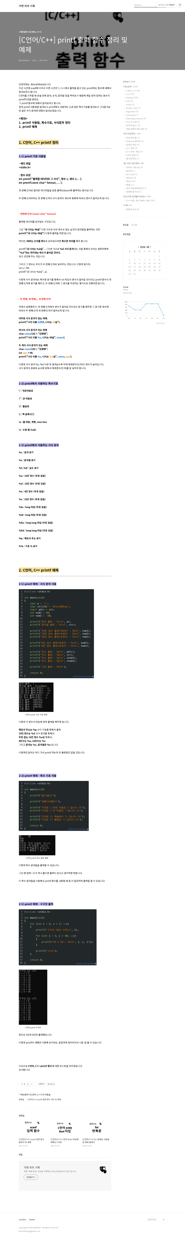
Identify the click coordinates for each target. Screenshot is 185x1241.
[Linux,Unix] (132, 115)
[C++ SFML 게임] (134, 151)
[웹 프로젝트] (132, 158)
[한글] (129, 184)
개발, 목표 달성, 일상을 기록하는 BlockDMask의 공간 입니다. (50, 1171)
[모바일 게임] (132, 144)
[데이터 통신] (133, 125)
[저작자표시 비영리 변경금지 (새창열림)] (51, 1084)
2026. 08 (144, 246)
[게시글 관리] (31, 1084)
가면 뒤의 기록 (27, 6)
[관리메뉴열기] (180, 5)
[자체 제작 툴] (133, 137)
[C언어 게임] (132, 155)
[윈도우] (131, 177)
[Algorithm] (132, 111)
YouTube (22, 1220)
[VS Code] (131, 174)
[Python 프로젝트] (135, 141)
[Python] (132, 97)
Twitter (32, 1220)
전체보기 (129, 81)
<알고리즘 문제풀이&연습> (137, 196)
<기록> (127, 205)
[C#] (129, 101)
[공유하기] (28, 1084)
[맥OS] (130, 181)
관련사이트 (152, 1219)
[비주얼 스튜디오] (134, 167)
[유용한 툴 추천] (133, 191)
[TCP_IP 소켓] (133, 122)
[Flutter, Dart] (133, 108)
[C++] (130, 94)
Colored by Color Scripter (82, 676)
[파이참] (130, 170)
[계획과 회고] (132, 209)
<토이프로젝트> (131, 133)
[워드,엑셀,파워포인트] (136, 188)
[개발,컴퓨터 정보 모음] (136, 129)
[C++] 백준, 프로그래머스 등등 (140, 200)
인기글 (134, 224)
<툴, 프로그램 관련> (133, 163)
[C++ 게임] (131, 148)
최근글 (125, 224)
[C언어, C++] (133, 90)
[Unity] (130, 104)
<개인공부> (130, 86)
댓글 (21, 1154)
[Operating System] (136, 118)
